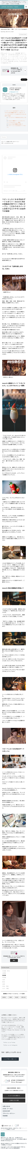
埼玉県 (16, 997)
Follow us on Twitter (9, 1042)
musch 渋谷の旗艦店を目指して (16, 124)
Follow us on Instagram (10, 1045)
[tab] (14, 971)
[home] (10, 7)
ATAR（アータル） (8, 1108)
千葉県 (10, 997)
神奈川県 (23, 997)
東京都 (4, 997)
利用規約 (5, 1116)
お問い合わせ (6, 1106)
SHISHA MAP (6, 1111)
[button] (26, 7)
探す (14, 960)
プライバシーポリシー (9, 1113)
